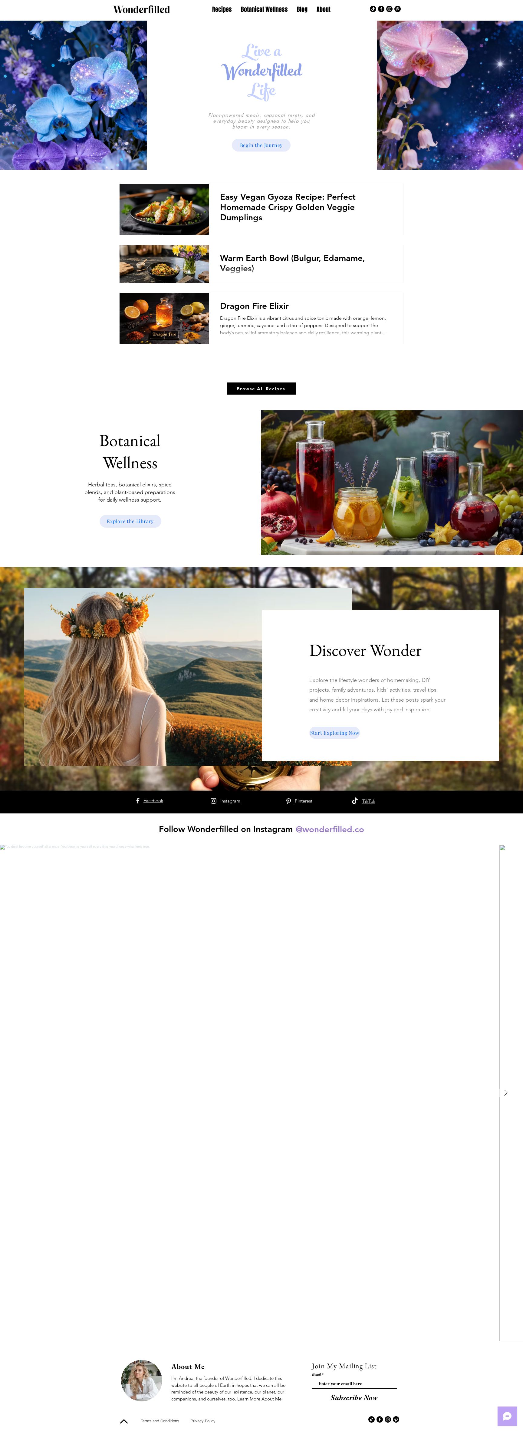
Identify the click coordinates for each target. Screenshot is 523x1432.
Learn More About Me (259, 1399)
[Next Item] (505, 1092)
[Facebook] (381, 9)
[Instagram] (389, 9)
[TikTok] (373, 9)
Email (316, 1374)
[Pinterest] (397, 9)
